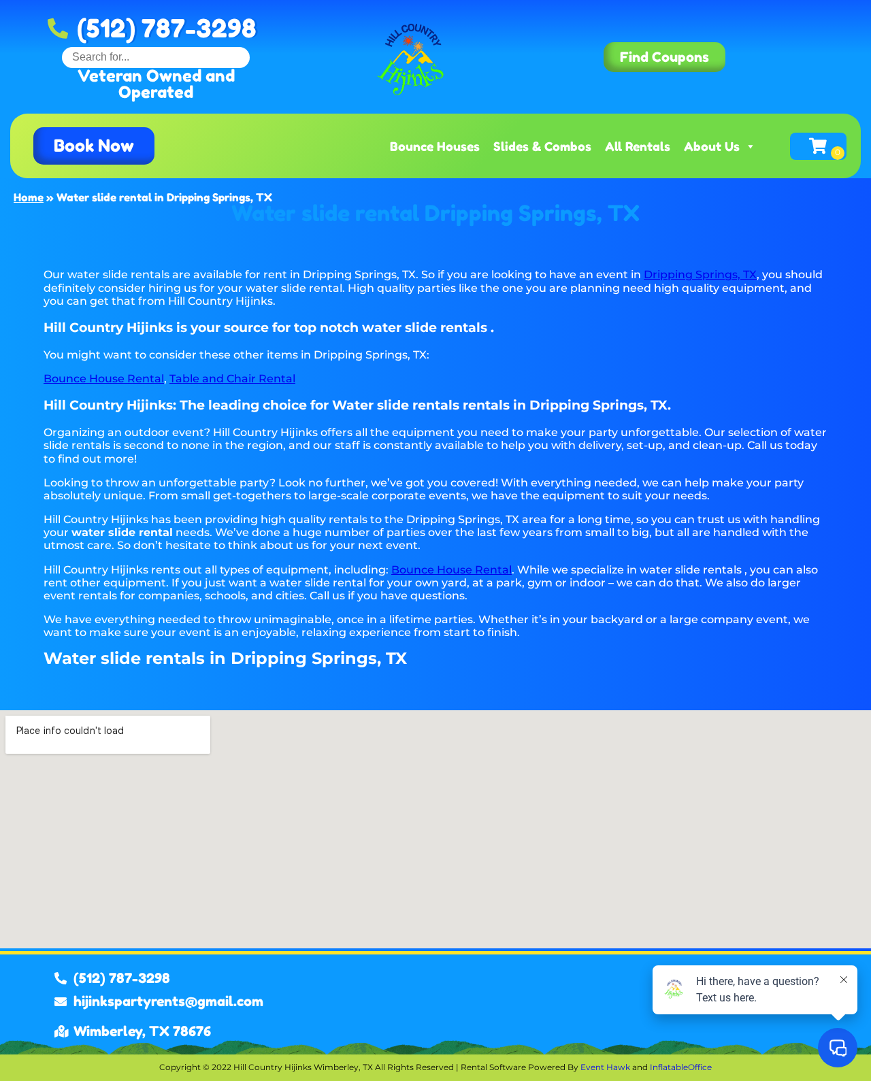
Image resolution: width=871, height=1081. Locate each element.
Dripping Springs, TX (700, 274)
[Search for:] (156, 57)
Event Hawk (605, 1067)
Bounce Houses (435, 146)
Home (29, 197)
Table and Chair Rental (232, 378)
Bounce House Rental (104, 378)
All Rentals (637, 146)
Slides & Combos (542, 146)
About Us (712, 146)
